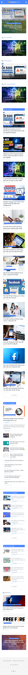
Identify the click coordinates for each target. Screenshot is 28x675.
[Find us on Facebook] (11, 671)
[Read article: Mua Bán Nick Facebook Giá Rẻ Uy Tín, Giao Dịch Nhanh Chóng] (14, 379)
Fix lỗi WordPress (8, 125)
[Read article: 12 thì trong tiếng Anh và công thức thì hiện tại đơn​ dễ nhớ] (6, 560)
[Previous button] (3, 20)
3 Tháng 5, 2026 (7, 230)
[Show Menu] (1, 2)
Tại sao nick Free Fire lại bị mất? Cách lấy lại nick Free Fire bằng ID (17, 578)
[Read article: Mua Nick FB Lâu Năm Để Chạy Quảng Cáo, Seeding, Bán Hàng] (14, 217)
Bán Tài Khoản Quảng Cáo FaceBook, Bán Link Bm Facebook (16, 436)
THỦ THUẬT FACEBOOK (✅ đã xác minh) (12, 150)
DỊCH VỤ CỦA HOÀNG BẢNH (14, 23)
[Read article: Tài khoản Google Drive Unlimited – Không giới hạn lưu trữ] (14, 411)
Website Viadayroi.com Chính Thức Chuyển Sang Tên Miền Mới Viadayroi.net (13, 27)
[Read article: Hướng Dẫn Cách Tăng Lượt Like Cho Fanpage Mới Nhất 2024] (6, 498)
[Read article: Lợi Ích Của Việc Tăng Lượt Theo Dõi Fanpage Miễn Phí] (6, 514)
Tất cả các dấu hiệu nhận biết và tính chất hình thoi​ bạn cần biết (17, 569)
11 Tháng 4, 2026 (7, 276)
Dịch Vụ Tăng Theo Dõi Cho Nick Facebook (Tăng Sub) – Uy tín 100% (17, 455)
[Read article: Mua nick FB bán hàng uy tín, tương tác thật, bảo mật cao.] (14, 286)
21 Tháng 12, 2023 (8, 468)
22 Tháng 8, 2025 (7, 253)
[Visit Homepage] (14, 2)
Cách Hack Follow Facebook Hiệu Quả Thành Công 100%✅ (17, 448)
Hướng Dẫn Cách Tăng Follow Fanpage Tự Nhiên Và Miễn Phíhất (18, 530)
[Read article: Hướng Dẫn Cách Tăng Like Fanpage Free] (6, 522)
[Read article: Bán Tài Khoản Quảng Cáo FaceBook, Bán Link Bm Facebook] (6, 436)
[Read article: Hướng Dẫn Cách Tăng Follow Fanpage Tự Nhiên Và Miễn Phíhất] (6, 530)
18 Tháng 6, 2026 (14, 16)
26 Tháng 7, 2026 (7, 77)
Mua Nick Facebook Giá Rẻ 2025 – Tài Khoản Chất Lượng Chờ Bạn (14, 642)
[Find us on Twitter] (15, 671)
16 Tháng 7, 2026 (7, 159)
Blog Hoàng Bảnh (7, 660)
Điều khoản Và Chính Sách (18, 660)
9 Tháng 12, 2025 (7, 345)
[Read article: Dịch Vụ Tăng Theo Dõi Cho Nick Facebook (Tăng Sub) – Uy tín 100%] (6, 455)
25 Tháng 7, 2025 (7, 368)
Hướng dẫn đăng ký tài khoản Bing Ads (14, 460)
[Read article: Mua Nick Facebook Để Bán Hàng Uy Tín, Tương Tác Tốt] (14, 309)
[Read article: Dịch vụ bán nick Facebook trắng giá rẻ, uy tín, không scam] (14, 600)
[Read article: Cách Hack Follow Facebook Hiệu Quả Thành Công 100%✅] (6, 449)
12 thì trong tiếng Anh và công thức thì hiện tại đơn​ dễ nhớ (18, 560)
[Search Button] (26, 2)
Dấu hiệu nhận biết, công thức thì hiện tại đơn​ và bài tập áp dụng (17, 551)
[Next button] (25, 20)
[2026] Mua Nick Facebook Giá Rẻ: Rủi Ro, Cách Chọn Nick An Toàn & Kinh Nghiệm (13, 155)
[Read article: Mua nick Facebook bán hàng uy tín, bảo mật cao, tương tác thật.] (14, 356)
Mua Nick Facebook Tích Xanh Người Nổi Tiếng (17, 442)
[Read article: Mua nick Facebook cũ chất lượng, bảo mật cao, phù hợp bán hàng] (14, 240)
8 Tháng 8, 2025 (7, 299)
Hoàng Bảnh (6, 422)
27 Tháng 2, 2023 (8, 462)
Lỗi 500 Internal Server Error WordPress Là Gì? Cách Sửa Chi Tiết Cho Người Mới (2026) (14, 75)
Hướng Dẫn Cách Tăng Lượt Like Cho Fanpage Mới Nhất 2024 (18, 497)
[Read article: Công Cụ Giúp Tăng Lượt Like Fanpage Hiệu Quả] (6, 507)
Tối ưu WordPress (14, 11)
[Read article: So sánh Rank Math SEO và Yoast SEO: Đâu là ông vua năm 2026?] (14, 169)
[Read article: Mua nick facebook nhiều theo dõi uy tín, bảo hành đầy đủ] (14, 332)
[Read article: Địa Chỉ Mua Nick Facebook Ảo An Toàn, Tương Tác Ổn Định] (14, 263)
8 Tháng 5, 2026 (7, 207)
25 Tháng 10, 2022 (8, 485)
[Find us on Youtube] (13, 671)
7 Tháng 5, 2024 (13, 422)
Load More (14, 395)
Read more (8, 430)
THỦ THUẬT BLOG (7, 623)
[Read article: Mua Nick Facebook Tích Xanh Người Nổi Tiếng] (6, 443)
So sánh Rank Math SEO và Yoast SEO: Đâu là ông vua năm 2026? (13, 13)
